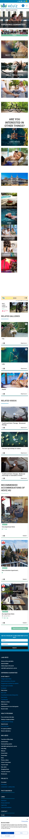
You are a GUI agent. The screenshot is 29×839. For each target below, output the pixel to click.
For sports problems (6, 728)
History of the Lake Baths (7, 661)
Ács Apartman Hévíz (8, 614)
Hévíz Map (3, 748)
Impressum (3, 800)
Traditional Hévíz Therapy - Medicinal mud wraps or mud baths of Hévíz (13, 474)
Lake (3, 364)
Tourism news (4, 764)
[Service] (9, 264)
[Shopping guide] (9, 248)
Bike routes (3, 692)
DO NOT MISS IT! (5, 676)
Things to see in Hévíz (6, 678)
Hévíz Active (4, 690)
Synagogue (3, 688)
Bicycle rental (4, 708)
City (3, 338)
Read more (24, 343)
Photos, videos (5, 760)
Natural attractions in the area (8, 681)
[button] (14, 107)
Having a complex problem (7, 719)
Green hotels (4, 753)
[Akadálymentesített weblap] (27, 1)
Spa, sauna (3, 767)
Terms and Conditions (6, 807)
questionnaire (4, 741)
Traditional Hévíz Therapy (7, 721)
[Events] (14, 33)
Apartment (5, 524)
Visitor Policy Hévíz (6, 762)
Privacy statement (5, 802)
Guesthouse (5, 611)
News (2, 757)
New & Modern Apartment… (10, 570)
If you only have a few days (7, 717)
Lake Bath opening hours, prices (9, 668)
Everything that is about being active (9, 695)
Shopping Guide (5, 769)
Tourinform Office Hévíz (7, 739)
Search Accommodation (19, 628)
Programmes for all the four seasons (9, 683)
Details (25, 535)
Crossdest (3, 782)
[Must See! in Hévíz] (14, 49)
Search (14, 648)
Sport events (4, 697)
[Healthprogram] (14, 156)
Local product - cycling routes (8, 786)
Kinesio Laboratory (6, 731)
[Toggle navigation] (27, 5)
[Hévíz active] (14, 88)
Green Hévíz (4, 755)
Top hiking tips (4, 699)
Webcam (3, 750)
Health (4, 389)
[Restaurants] (9, 232)
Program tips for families (7, 685)
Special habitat (4, 663)
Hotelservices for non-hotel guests (9, 706)
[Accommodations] (9, 200)
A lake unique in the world (7, 665)
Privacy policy (25, 821)
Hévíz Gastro (4, 704)
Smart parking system (6, 744)
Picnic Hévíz (4, 784)
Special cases (4, 724)
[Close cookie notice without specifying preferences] (27, 819)
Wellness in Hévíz (5, 701)
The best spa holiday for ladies (11, 448)
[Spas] (9, 216)
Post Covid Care (5, 726)
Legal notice (4, 805)
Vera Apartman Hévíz (8, 527)
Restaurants (4, 773)
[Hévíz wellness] (14, 69)
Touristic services (5, 771)
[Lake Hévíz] (14, 137)
